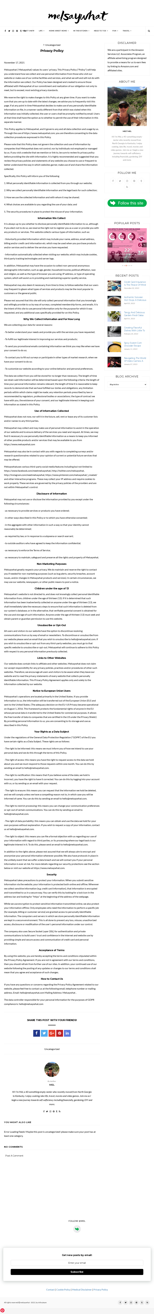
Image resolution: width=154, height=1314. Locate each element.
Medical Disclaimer (82, 1289)
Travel (126, 31)
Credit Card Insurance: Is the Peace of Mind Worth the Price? (135, 285)
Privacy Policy (100, 1289)
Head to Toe (100, 31)
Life (41, 31)
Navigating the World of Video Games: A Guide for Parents (135, 361)
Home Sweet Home (58, 31)
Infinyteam (42, 1302)
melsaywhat (25, 1302)
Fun (114, 31)
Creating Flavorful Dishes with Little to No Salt (134, 331)
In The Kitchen (80, 31)
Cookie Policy (63, 1289)
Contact (50, 1289)
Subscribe (77, 1271)
